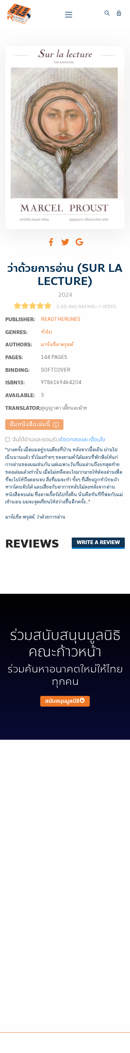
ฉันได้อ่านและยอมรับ (58, 439)
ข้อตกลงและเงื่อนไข (82, 439)
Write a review (98, 542)
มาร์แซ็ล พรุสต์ (57, 345)
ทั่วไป (46, 332)
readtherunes (60, 319)
